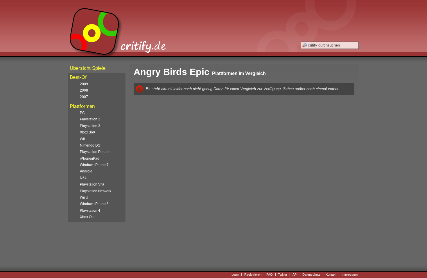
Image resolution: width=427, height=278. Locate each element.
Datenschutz (311, 274)
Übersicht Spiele (87, 68)
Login (235, 274)
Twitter (282, 274)
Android (86, 171)
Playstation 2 (90, 119)
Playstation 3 (90, 126)
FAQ (269, 274)
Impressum (350, 274)
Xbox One (88, 217)
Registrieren (252, 274)
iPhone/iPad (89, 158)
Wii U (84, 197)
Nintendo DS (90, 145)
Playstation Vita (92, 184)
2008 (84, 90)
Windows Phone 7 (94, 165)
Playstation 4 (90, 210)
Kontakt (331, 274)
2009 (84, 84)
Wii (82, 139)
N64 (83, 178)
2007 (84, 97)
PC (82, 113)
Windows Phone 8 (94, 204)
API (295, 274)
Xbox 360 (87, 132)
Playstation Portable (96, 152)
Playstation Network (95, 191)
